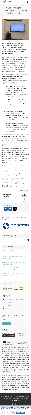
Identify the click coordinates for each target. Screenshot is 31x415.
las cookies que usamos (11, 408)
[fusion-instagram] (15, 404)
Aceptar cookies (20, 412)
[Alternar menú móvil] (28, 2)
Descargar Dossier (9, 336)
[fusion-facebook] (12, 404)
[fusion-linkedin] (18, 404)
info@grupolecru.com (10, 309)
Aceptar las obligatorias (8, 412)
